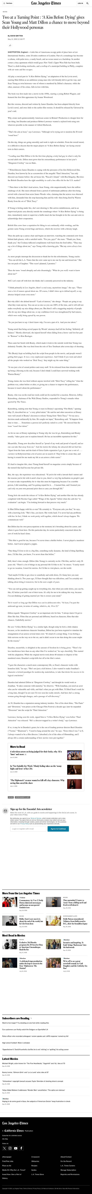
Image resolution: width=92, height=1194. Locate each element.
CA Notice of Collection (48, 1188)
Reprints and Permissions (70, 1174)
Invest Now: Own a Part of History (11, 1176)
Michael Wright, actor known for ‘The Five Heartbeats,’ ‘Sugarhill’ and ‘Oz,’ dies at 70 (33, 1063)
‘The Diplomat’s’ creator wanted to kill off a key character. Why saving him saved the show (37, 782)
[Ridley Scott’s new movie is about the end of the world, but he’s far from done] (9, 921)
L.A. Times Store (37, 1174)
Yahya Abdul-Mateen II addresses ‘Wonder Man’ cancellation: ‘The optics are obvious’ (33, 1090)
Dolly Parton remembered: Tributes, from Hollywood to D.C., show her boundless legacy (75, 921)
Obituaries (35, 1161)
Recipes (34, 1166)
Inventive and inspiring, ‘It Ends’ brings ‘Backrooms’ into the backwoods (74, 945)
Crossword (35, 1157)
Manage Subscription (68, 1170)
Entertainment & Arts (22, 797)
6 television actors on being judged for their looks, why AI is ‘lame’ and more (36, 753)
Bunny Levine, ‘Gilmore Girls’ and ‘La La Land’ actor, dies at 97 (25, 1072)
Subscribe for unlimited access (12, 1135)
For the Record (66, 1161)
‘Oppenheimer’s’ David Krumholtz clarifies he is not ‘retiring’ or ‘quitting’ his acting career (35, 1049)
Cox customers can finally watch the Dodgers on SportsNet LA (25, 1029)
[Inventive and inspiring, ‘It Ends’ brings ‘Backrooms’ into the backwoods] (53, 944)
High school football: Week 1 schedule (16, 1043)
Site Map (5, 1139)
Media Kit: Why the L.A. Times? (13, 1170)
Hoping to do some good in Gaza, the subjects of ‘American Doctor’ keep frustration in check (36, 1101)
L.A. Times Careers (68, 1166)
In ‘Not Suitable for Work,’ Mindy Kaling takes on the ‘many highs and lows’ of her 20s (36, 767)
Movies (5, 11)
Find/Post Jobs (7, 1161)
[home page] (46, 3)
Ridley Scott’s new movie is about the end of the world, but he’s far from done (31, 921)
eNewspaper (7, 1157)
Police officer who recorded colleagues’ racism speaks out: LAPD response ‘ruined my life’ (35, 1036)
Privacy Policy (24, 823)
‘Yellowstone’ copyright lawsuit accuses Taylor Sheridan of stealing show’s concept (32, 1081)
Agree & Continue (58, 829)
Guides (33, 1170)
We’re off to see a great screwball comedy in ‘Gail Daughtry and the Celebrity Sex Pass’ (75, 965)
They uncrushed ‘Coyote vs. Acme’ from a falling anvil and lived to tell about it (74, 903)
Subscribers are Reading (15, 1018)
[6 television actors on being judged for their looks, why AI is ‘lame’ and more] (74, 755)
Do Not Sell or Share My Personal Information (67, 1188)
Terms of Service (36, 818)
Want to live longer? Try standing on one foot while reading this (25, 1023)
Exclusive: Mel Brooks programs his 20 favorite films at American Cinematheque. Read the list (31, 946)
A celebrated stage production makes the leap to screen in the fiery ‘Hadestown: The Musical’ (30, 965)
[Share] (10, 45)
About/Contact (66, 1157)
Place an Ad (6, 1166)
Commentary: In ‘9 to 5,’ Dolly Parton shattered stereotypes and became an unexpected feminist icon (31, 904)
